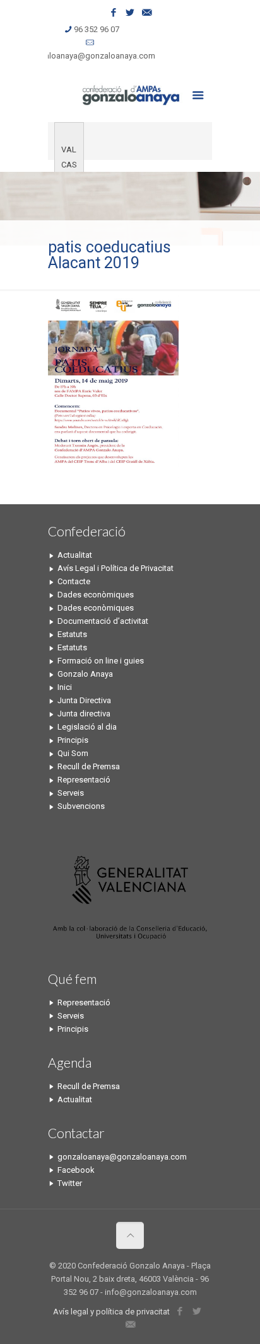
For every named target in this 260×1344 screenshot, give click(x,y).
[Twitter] (130, 12)
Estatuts (72, 634)
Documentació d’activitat (102, 621)
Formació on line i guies (100, 660)
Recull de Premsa (88, 766)
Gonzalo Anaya (85, 674)
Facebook (76, 1170)
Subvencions (81, 806)
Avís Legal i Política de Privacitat (115, 568)
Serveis (70, 793)
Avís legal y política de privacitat (111, 1311)
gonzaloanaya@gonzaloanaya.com (90, 55)
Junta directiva (83, 713)
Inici (64, 687)
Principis (72, 740)
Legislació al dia (87, 726)
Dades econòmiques (95, 594)
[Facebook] (114, 12)
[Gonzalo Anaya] (130, 94)
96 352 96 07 (96, 29)
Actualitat (74, 555)
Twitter (69, 1183)
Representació (83, 779)
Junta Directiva (84, 700)
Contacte (73, 581)
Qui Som (72, 753)
